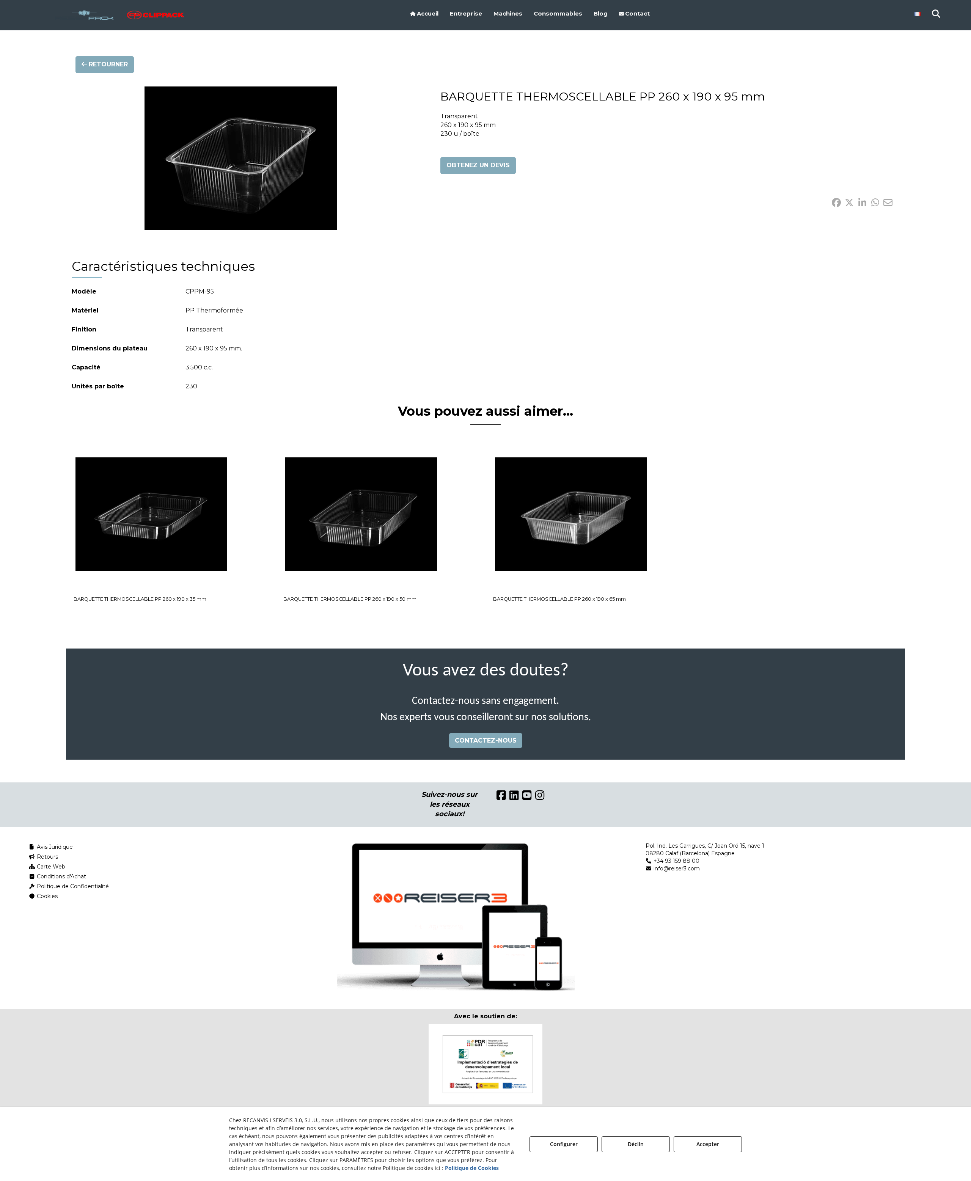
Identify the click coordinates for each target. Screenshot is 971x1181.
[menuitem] (424, 13)
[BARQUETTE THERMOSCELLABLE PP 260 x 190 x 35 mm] (151, 514)
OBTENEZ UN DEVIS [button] (478, 165)
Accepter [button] (707, 1144)
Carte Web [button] (50, 866)
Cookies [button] (46, 896)
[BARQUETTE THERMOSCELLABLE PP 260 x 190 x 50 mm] (361, 514)
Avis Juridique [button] (54, 846)
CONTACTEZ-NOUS (486, 740)
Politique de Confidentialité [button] (72, 886)
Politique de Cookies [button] (472, 1168)
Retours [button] (46, 856)
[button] (109, 15)
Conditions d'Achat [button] (60, 876)
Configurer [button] (564, 1144)
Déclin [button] (636, 1144)
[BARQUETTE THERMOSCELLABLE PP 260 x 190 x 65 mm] (571, 514)
